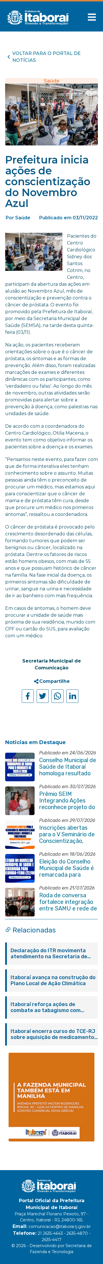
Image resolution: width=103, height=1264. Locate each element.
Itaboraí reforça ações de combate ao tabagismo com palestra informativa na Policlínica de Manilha (46, 1007)
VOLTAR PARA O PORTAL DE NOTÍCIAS (46, 57)
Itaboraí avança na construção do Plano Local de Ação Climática (53, 981)
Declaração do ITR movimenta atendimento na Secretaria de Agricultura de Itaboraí (49, 954)
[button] (92, 17)
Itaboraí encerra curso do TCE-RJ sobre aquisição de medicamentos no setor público (54, 1034)
